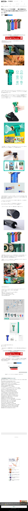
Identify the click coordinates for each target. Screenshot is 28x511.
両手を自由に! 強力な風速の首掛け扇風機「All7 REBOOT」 (7, 385)
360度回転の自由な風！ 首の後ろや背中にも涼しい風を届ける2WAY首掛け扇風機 (9, 405)
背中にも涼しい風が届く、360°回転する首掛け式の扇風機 (7, 402)
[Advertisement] (14, 415)
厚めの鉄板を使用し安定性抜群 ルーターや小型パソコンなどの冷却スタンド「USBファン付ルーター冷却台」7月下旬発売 (14, 379)
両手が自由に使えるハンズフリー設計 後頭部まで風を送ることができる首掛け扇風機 (10, 404)
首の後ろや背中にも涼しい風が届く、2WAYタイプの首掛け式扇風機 (8, 401)
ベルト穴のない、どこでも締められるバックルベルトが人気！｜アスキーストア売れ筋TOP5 (11, 388)
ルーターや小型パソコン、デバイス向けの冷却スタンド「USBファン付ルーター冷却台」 (10, 387)
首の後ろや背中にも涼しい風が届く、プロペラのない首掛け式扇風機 (8, 400)
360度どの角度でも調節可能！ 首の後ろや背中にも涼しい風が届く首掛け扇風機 (9, 406)
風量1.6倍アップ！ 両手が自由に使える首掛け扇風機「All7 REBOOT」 (8, 390)
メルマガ (8, 359)
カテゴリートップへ (23, 372)
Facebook (5, 359)
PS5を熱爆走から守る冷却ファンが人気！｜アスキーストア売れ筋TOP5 (8, 383)
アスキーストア (6, 6)
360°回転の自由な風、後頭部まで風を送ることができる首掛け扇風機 (8, 403)
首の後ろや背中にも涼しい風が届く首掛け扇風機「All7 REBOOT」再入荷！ (9, 389)
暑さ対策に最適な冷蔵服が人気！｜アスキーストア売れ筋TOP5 (8, 386)
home (2, 6)
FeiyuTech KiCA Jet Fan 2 (5, 41)
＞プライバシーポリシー (14, 508)
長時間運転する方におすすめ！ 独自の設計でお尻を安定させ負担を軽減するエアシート (10, 384)
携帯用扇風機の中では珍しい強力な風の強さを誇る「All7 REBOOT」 (8, 407)
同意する (14, 506)
